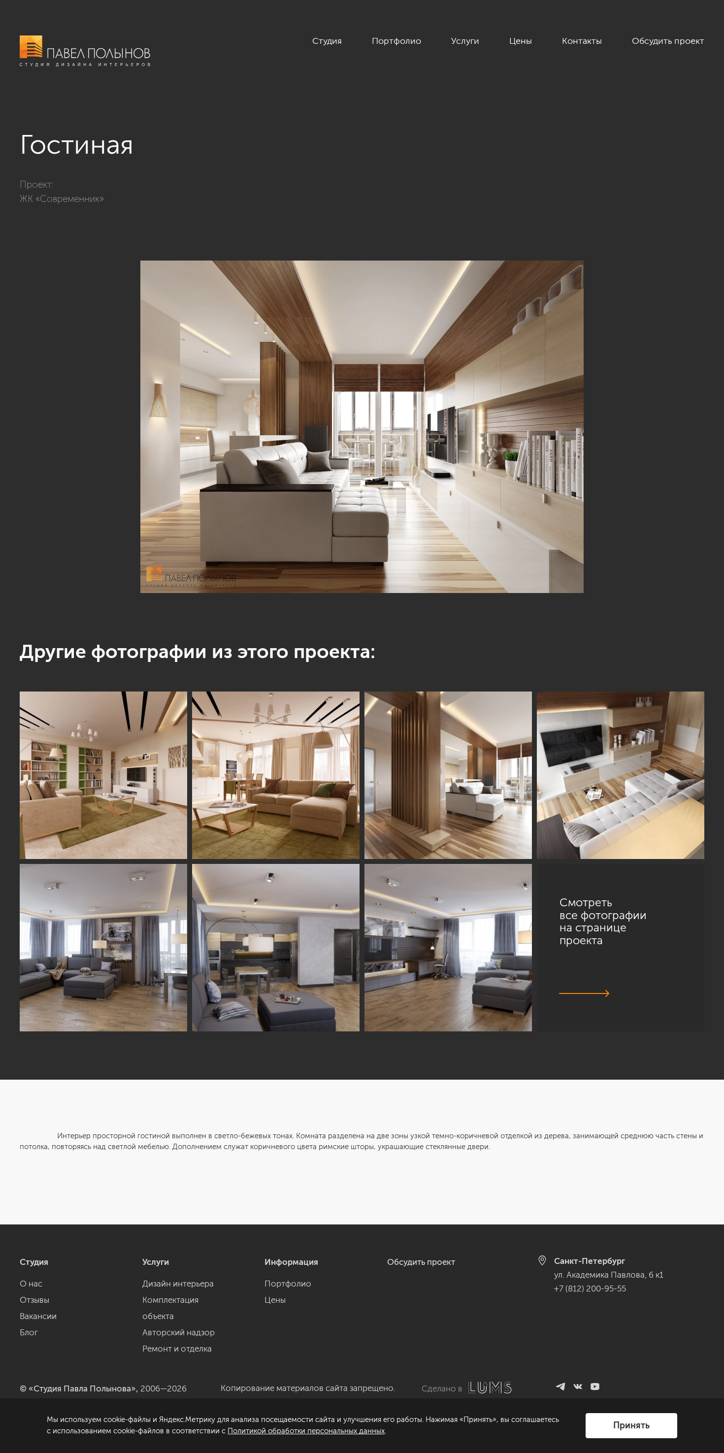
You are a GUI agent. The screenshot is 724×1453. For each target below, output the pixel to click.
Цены (520, 40)
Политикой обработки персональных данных (306, 1430)
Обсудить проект (668, 40)
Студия (327, 40)
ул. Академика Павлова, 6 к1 (608, 1275)
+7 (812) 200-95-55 (590, 1288)
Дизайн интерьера (178, 1283)
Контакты (582, 40)
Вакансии (38, 1316)
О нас (31, 1283)
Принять (631, 1425)
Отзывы (34, 1300)
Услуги (465, 40)
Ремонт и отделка (177, 1349)
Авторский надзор (178, 1332)
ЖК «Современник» (62, 198)
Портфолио (396, 40)
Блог (29, 1332)
